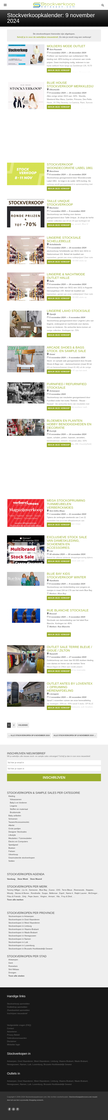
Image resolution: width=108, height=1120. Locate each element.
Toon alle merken (15, 900)
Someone (33, 890)
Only (24, 896)
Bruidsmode (15, 812)
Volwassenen (16, 799)
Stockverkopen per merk (27, 886)
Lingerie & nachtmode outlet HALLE (66, 276)
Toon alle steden (16, 976)
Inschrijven (54, 777)
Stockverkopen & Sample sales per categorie (43, 792)
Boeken (11, 848)
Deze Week (23, 879)
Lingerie (13, 806)
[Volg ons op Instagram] (13, 1109)
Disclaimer (11, 1041)
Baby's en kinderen (18, 802)
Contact (10, 1028)
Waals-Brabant (81, 1061)
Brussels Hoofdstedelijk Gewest (58, 1064)
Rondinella (35, 893)
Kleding (11, 796)
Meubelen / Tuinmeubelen (20, 838)
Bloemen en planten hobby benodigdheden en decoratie (69, 424)
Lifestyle (12, 835)
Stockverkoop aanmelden (18, 1004)
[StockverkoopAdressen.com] (54, 5)
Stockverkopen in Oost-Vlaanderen (24, 919)
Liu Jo (24, 890)
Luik (29, 1064)
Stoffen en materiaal (19, 809)
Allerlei (11, 825)
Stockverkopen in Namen (19, 939)
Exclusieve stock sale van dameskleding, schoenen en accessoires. (67, 542)
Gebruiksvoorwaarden (17, 1038)
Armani (51, 896)
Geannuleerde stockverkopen (21, 858)
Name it (69, 893)
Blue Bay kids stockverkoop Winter (66, 575)
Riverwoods (79, 890)
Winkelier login (13, 1044)
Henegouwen (13, 1064)
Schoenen (12, 819)
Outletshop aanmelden (17, 1007)
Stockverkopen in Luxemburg (21, 945)
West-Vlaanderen (42, 1061)
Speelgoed (13, 845)
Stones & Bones (22, 893)
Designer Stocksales (17, 832)
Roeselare (13, 966)
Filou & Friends (14, 896)
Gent (10, 963)
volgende (23, 725)
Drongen (12, 972)
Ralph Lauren (81, 893)
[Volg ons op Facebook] (9, 1109)
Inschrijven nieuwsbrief (17, 1013)
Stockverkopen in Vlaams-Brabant (23, 929)
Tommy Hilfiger (13, 890)
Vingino (43, 896)
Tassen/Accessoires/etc (18, 822)
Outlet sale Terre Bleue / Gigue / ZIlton (69, 648)
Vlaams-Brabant (66, 1061)
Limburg (54, 1061)
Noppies (89, 890)
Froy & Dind (66, 896)
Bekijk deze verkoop (59, 70)
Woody (10, 893)
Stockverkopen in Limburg (20, 926)
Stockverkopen (31, 912)
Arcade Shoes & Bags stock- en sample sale (66, 349)
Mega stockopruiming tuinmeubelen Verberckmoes (66, 504)
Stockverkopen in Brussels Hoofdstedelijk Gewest (30, 949)
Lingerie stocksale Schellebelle (64, 239)
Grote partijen (14, 828)
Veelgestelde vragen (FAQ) (19, 1025)
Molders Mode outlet (66, 46)
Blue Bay (43, 890)
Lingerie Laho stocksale (68, 311)
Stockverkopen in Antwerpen (21, 916)
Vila (58, 896)
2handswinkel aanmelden (18, 1010)
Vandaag (11, 879)
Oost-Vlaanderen (25, 1061)
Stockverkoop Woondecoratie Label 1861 (70, 166)
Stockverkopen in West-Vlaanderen (24, 923)
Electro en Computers (18, 841)
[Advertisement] (54, 475)
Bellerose (53, 893)
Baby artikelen (14, 815)
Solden (11, 861)
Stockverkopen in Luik (18, 942)
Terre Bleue (67, 890)
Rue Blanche (64, 626)
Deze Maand (36, 879)
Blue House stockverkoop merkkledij (70, 84)
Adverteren (12, 1031)
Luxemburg (37, 1064)
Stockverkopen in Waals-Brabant (22, 932)
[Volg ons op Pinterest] (17, 1109)
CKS (58, 890)
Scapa (45, 893)
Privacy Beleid (13, 1035)
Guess (52, 890)
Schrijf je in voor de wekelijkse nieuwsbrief (37, 37)
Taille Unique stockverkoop (60, 202)
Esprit (61, 893)
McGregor (92, 893)
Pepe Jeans (33, 896)
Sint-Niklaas (13, 969)
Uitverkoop (13, 854)
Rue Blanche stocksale (68, 610)
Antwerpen (13, 959)
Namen (23, 1064)
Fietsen (11, 851)
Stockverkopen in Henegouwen (22, 936)
